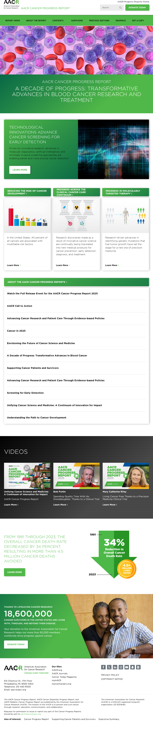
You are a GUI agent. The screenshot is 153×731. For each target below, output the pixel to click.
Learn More (20, 170)
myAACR (56, 680)
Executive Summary (109, 719)
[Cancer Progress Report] (11, 8)
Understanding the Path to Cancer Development (36, 417)
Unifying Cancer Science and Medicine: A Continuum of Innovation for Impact (54, 405)
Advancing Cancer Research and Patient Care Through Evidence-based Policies (55, 318)
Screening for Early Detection (25, 392)
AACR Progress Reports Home (133, 4)
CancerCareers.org (61, 684)
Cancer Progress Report (36, 719)
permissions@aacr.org (31, 714)
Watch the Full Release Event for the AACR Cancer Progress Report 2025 (52, 293)
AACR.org (57, 670)
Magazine (64, 677)
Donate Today (137, 10)
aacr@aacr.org (18, 689)
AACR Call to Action (19, 306)
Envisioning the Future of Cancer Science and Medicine (41, 343)
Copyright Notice (112, 679)
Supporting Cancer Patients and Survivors (33, 368)
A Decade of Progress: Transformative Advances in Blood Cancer (47, 355)
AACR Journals (60, 673)
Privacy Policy (110, 675)
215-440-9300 (23, 686)
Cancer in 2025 (16, 330)
